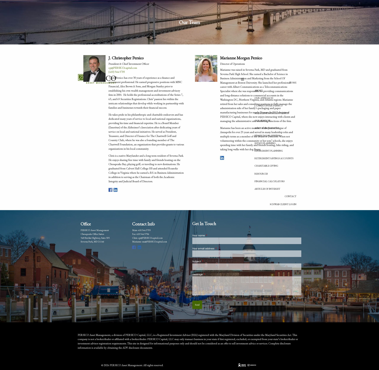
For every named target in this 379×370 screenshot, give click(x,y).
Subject (208, 261)
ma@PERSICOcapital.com (154, 241)
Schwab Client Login (283, 204)
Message (209, 274)
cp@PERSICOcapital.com (123, 67)
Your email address (215, 248)
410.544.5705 (144, 230)
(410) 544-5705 (117, 71)
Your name (210, 235)
